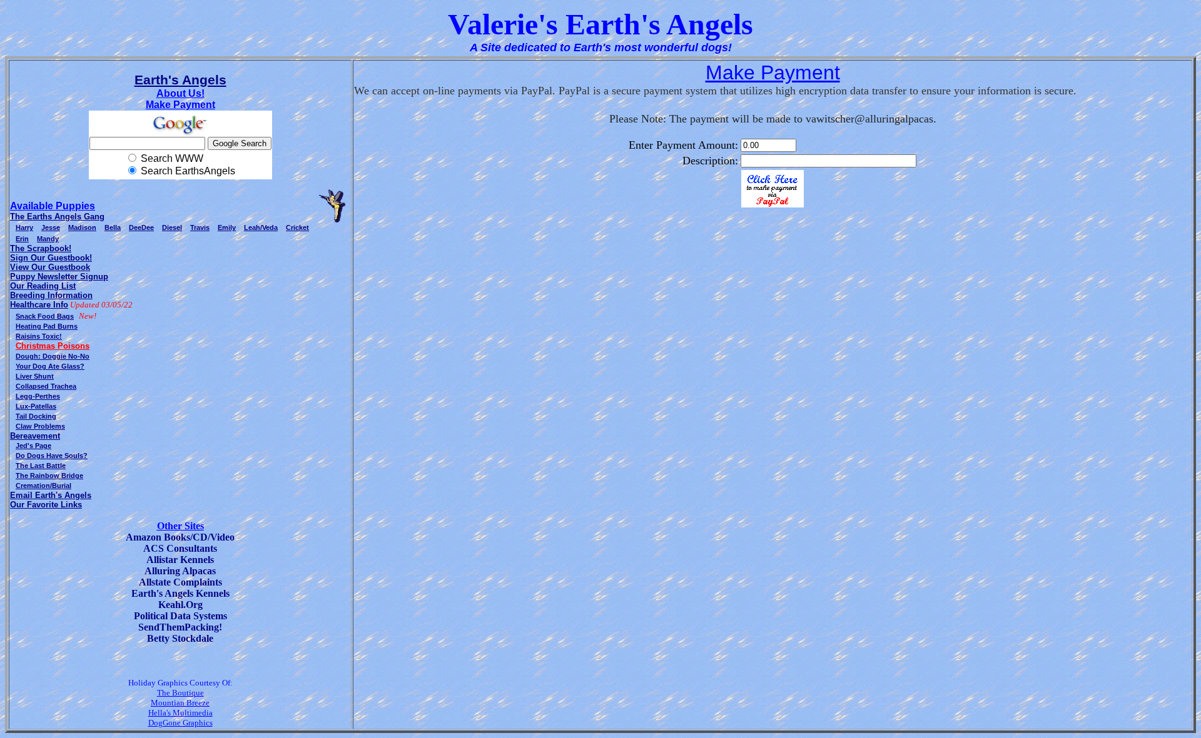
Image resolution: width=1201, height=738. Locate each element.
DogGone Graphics (180, 722)
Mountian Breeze (180, 702)
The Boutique (180, 692)
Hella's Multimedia (180, 712)
